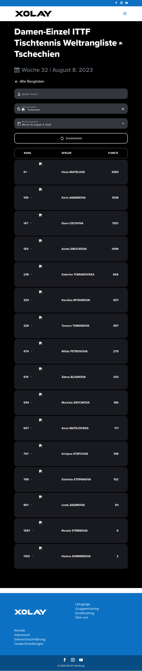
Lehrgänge (82, 604)
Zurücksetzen (74, 138)
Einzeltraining (84, 613)
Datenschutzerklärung (29, 639)
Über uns (81, 617)
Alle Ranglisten (32, 81)
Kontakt (19, 630)
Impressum (22, 635)
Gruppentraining (87, 609)
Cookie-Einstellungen (28, 644)
